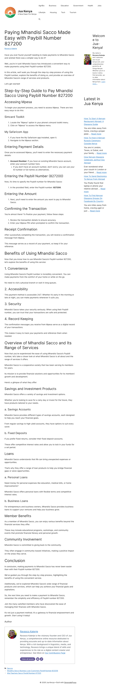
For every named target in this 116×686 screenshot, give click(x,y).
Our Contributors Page (55, 653)
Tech (63, 12)
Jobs (99, 6)
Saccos (10, 668)
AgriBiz (41, 6)
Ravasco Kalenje (11, 48)
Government (78, 6)
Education (65, 6)
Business (52, 6)
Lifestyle (42, 12)
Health (90, 6)
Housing (53, 12)
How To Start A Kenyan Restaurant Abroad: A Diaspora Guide (94, 121)
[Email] (37, 659)
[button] (39, 19)
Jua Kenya (25, 11)
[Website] (41, 659)
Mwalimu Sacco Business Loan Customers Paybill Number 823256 (32, 671)
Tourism (73, 12)
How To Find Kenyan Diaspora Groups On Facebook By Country (93, 198)
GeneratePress (70, 682)
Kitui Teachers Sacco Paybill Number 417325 (24, 673)
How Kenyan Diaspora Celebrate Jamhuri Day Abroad (94, 160)
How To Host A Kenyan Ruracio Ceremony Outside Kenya (94, 141)
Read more (96, 134)
